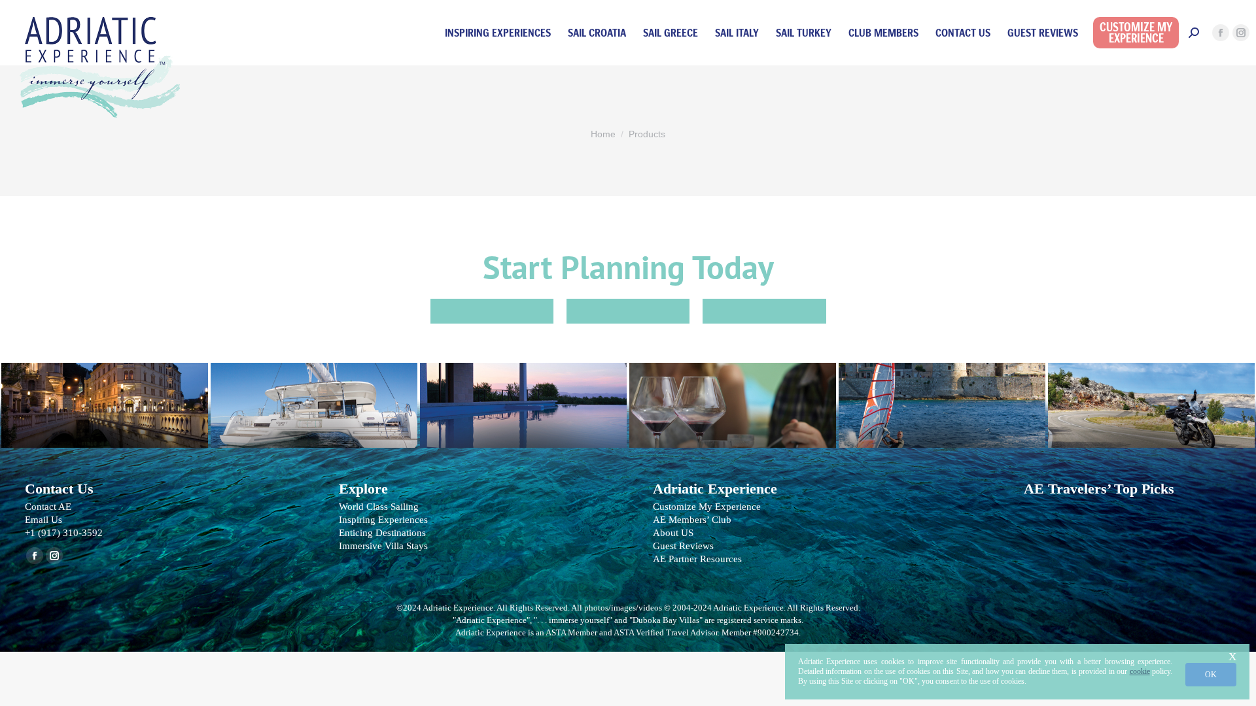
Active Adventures (942, 399)
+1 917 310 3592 (764, 311)
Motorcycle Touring (1151, 399)
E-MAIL (628, 311)
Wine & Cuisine (732, 399)
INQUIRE (491, 311)
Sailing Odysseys (314, 399)
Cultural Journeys (104, 399)
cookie (1140, 671)
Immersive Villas (523, 399)
